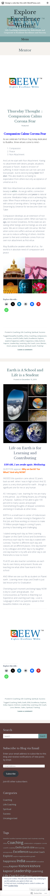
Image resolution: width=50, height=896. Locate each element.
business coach (27, 838)
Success (42, 332)
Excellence (33, 338)
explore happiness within (15, 341)
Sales (23, 707)
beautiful (12, 336)
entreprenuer (8, 852)
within (14, 191)
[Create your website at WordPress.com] (25, 3)
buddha (20, 336)
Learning (23, 343)
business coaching (38, 838)
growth (33, 856)
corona (9, 338)
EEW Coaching (39, 848)
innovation (31, 861)
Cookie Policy (13, 886)
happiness (30, 341)
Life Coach (31, 343)
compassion (42, 336)
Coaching (16, 332)
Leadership (14, 343)
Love (38, 343)
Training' (40, 346)
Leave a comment (25, 349)
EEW (29, 702)
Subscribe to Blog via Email (21, 748)
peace (14, 346)
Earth (26, 338)
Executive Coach (37, 852)
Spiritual (35, 332)
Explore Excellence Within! (25, 19)
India (36, 341)
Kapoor (11, 705)
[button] (14, 268)
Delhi (21, 338)
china (26, 336)
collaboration (28, 843)
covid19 (15, 338)
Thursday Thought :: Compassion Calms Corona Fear (25, 116)
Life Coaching (26, 332)
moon (9, 346)
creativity (12, 848)
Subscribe (11, 773)
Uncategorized (10, 818)
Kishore (17, 705)
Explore (41, 338)
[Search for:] (25, 736)
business (18, 838)
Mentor (43, 343)
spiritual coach (30, 346)
